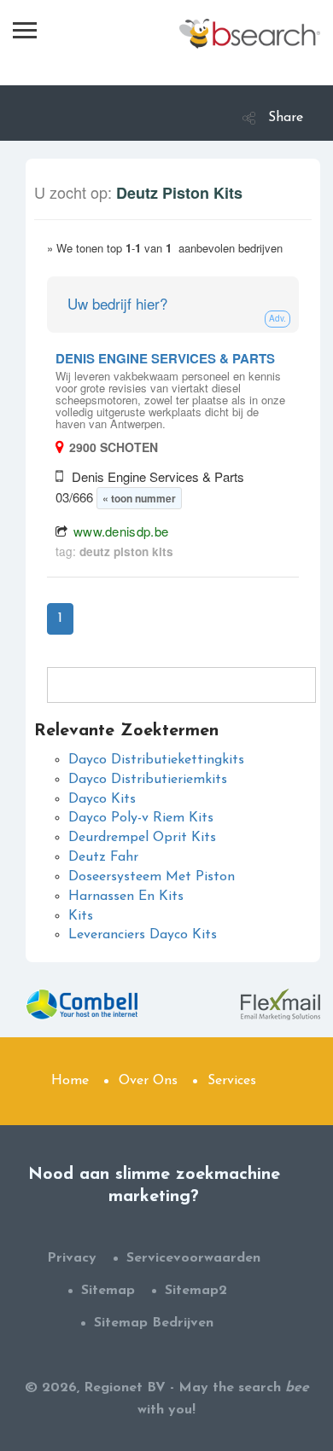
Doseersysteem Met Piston (151, 877)
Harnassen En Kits (126, 896)
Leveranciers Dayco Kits (142, 935)
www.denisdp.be (120, 531)
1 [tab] (60, 618)
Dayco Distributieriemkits (147, 779)
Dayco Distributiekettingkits (156, 760)
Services (231, 1081)
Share (285, 118)
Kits (80, 916)
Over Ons (148, 1081)
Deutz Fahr (103, 857)
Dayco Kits (102, 799)
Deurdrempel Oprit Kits (142, 837)
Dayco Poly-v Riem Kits (140, 818)
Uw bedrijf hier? (117, 303)
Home (70, 1081)
